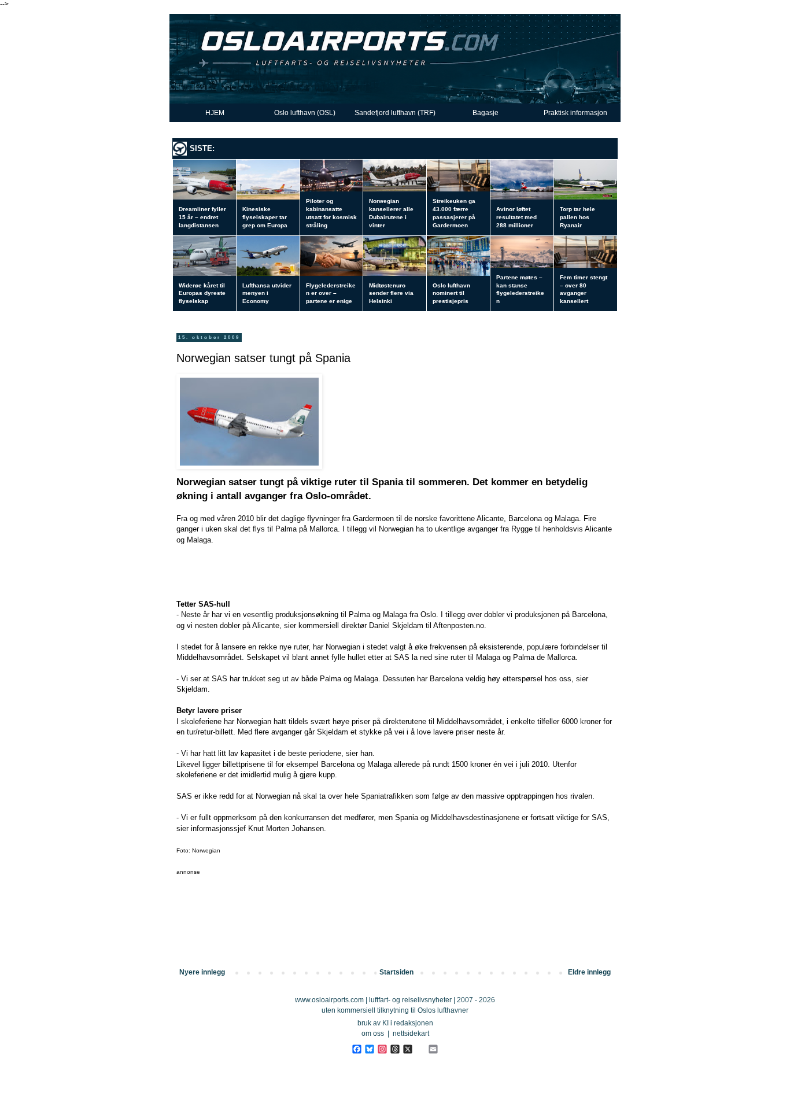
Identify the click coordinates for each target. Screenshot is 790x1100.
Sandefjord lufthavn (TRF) (395, 113)
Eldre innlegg (589, 972)
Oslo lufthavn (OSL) (304, 113)
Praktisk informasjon (575, 113)
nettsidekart (411, 1033)
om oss (372, 1033)
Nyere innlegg (202, 972)
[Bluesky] (369, 1048)
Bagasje (485, 113)
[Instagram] (382, 1048)
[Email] (433, 1048)
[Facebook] (356, 1048)
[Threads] (394, 1048)
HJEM (214, 113)
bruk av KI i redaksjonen (395, 1023)
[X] (407, 1048)
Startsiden (396, 972)
